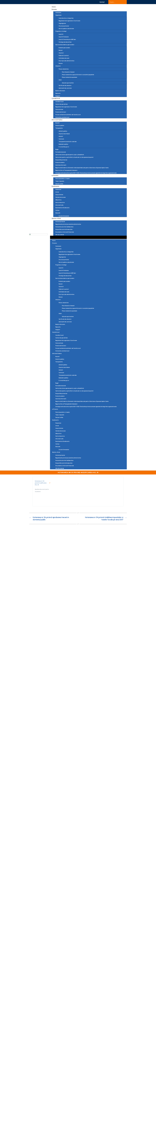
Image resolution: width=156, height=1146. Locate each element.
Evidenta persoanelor (64, 47)
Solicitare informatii (60, 165)
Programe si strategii (60, 31)
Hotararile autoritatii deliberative (64, 227)
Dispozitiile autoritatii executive (63, 229)
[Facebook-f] (30, 2)
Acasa (54, 7)
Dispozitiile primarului (61, 160)
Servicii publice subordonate (66, 28)
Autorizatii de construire (65, 88)
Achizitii (61, 136)
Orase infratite (59, 194)
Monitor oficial (56, 218)
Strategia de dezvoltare (65, 42)
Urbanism (58, 66)
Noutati (57, 123)
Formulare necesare (60, 152)
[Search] (125, 2)
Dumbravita (55, 186)
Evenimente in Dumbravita (62, 207)
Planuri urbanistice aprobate (69, 77)
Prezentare (58, 189)
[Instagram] (33, 2)
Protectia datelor (60, 162)
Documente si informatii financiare (64, 232)
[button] (102, 2)
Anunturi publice (59, 125)
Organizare (58, 15)
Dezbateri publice (63, 144)
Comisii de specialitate (61, 104)
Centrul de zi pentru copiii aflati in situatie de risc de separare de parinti (74, 157)
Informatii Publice (57, 120)
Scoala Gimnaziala (64, 216)
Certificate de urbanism (65, 85)
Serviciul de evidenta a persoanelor (64, 44)
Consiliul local (56, 98)
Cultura (57, 210)
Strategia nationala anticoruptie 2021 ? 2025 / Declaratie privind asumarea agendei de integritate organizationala (86, 173)
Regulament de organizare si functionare (69, 20)
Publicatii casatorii (64, 55)
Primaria (54, 9)
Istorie (57, 192)
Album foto (58, 200)
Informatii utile (59, 205)
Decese (60, 63)
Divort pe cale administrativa (66, 60)
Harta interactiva (60, 202)
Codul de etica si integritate (66, 18)
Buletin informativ (60, 90)
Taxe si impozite (59, 181)
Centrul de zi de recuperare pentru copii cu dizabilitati (69, 154)
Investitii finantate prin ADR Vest (67, 39)
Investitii (61, 34)
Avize (60, 80)
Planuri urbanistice (64, 69)
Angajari (57, 96)
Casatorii (61, 53)
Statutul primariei (60, 221)
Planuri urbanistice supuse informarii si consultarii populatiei (78, 74)
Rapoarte (57, 93)
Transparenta (59, 128)
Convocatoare (59, 109)
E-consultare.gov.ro (64, 147)
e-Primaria (55, 175)
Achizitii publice (63, 131)
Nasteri (61, 50)
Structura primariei (64, 26)
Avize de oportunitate (68, 83)
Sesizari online (59, 183)
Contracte (61, 139)
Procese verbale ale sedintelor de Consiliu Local (68, 114)
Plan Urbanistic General (68, 72)
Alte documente (59, 234)
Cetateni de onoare (60, 197)
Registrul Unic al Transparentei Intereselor (66, 170)
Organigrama (62, 23)
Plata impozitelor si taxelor (62, 178)
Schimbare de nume (64, 58)
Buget (57, 149)
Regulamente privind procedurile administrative (68, 224)
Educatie (57, 213)
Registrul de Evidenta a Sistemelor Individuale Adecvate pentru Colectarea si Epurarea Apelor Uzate (82, 167)
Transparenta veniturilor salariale (68, 141)
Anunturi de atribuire (64, 133)
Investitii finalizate (64, 37)
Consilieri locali (59, 101)
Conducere (58, 12)
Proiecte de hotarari (60, 112)
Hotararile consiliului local (62, 117)
